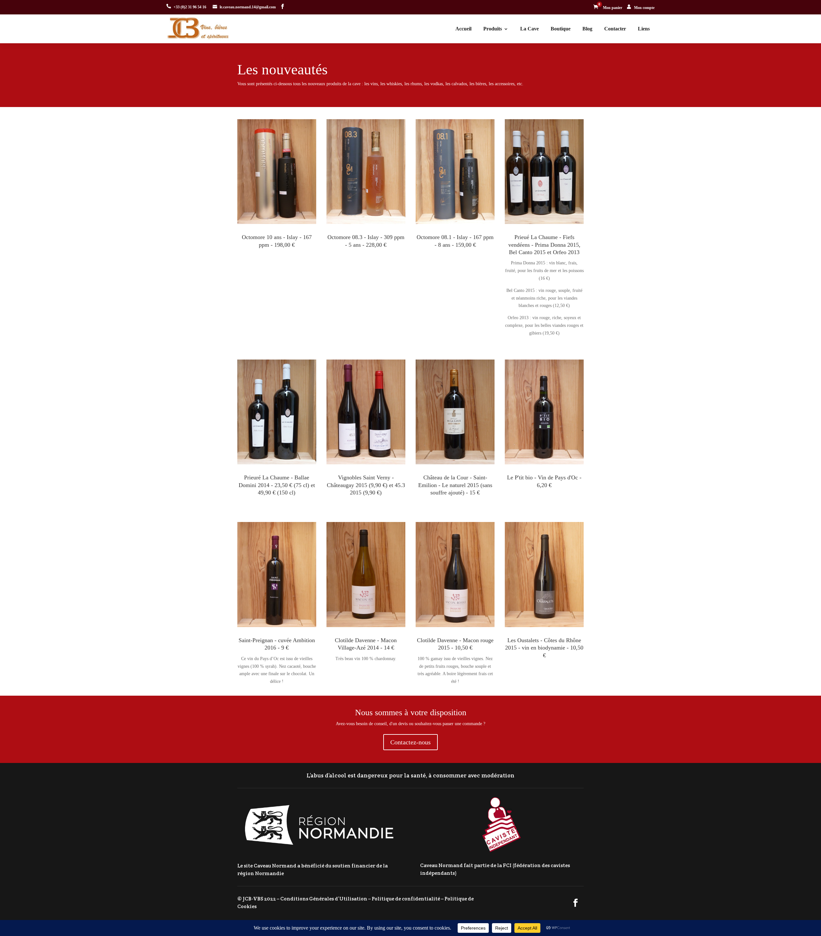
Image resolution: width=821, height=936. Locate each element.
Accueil (463, 28)
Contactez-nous (410, 742)
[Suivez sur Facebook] (282, 6)
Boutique (561, 28)
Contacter (615, 28)
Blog (587, 28)
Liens (644, 28)
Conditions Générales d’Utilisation (323, 898)
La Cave (529, 28)
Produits (492, 28)
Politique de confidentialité (406, 898)
